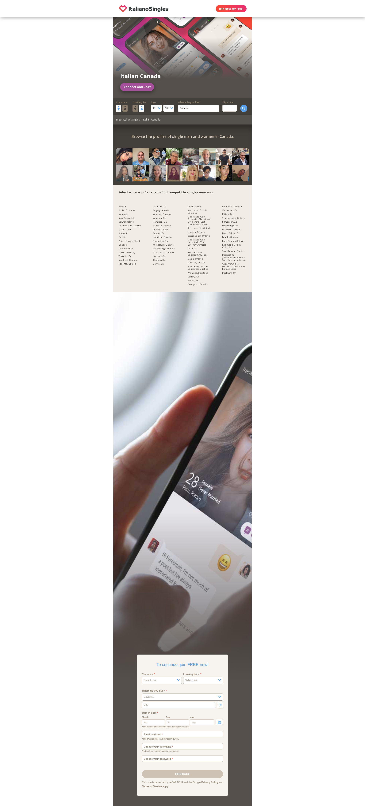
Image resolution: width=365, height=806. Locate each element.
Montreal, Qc (160, 206)
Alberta (122, 206)
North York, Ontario (163, 252)
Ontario (122, 237)
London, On (159, 256)
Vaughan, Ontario (162, 225)
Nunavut (122, 233)
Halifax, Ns (193, 280)
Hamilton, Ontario (162, 237)
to (164, 102)
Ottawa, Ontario (161, 229)
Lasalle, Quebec (230, 237)
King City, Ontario (197, 262)
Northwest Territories (129, 225)
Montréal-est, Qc (231, 233)
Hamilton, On (160, 222)
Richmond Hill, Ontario (199, 228)
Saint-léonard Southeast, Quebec (197, 253)
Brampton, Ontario (197, 284)
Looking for (140, 102)
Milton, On (227, 214)
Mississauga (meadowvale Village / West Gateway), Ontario (234, 257)
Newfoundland (126, 222)
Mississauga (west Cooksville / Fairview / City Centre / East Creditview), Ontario (199, 220)
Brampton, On (160, 241)
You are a (121, 102)
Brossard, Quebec (231, 229)
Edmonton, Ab (229, 222)
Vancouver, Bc (229, 210)
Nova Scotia (124, 229)
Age (153, 102)
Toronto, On (125, 256)
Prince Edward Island (129, 241)
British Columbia (127, 210)
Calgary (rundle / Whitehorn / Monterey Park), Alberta (233, 266)
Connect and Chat (137, 87)
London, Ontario (196, 232)
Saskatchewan (125, 248)
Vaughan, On (159, 218)
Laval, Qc (192, 248)
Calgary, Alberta (161, 210)
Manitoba (123, 214)
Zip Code (227, 102)
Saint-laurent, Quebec (233, 251)
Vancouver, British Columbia (197, 211)
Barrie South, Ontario (199, 236)
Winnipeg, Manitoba (198, 273)
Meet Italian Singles (128, 119)
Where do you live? (189, 102)
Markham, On (229, 273)
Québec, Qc (159, 260)
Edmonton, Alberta (232, 206)
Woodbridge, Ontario (164, 248)
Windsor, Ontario (162, 214)
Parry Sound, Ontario (233, 241)
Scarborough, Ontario (233, 218)
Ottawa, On (158, 233)
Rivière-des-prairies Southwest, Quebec (198, 267)
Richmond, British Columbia (231, 246)
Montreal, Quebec (127, 260)
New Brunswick (126, 218)
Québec (122, 244)
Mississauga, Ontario (163, 244)
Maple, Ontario (195, 259)
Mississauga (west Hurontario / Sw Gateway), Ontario (197, 242)
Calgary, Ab (193, 276)
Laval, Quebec (195, 206)
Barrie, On (158, 263)
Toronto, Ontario (127, 263)
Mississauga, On (230, 225)
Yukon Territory (126, 252)
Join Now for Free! (231, 8)
